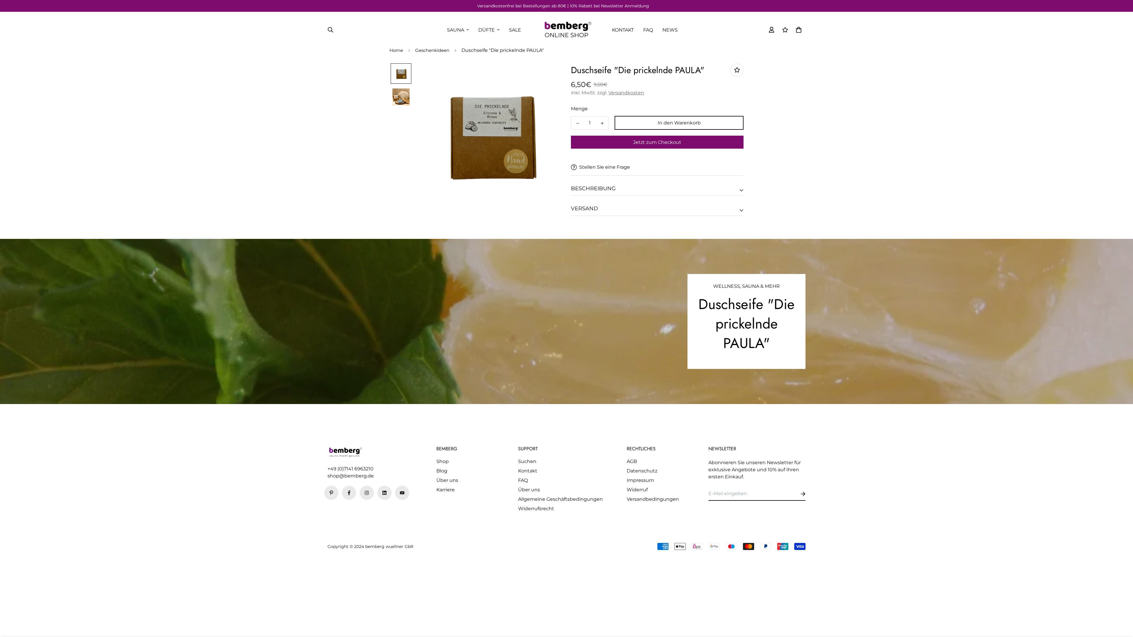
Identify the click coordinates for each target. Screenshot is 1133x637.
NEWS (670, 30)
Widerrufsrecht (536, 508)
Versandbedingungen (653, 499)
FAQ (648, 30)
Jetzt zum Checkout (657, 142)
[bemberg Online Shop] (566, 30)
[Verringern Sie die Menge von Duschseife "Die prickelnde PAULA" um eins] (577, 123)
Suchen (527, 461)
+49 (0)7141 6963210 (351, 469)
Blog (441, 471)
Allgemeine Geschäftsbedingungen (560, 499)
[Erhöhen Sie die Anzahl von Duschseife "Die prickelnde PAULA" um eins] (602, 123)
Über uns (447, 480)
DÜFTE (486, 30)
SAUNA (455, 30)
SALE (515, 30)
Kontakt (527, 471)
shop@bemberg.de (351, 476)
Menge (579, 108)
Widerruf (637, 489)
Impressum (640, 480)
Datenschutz (642, 471)
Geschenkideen (432, 50)
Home (396, 50)
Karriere (445, 489)
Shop (442, 461)
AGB (632, 461)
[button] (797, 30)
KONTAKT (623, 30)
